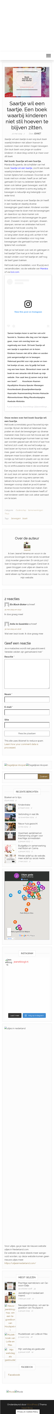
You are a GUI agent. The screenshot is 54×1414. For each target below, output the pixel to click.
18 (32, 1337)
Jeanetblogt (28, 406)
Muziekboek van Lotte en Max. (33, 1334)
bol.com (15, 272)
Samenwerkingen (35, 510)
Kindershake (24, 805)
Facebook (14, 1374)
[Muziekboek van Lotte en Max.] (10, 1339)
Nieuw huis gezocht (27, 823)
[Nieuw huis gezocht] (10, 826)
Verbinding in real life (28, 814)
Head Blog (27, 1408)
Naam (8, 694)
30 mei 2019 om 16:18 (12, 629)
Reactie (9, 656)
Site (6, 719)
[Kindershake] (10, 807)
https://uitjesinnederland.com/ (20, 1263)
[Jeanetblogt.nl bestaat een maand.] (10, 1297)
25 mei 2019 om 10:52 (12, 610)
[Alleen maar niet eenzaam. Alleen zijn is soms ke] (27, 990)
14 (32, 1352)
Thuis (6, 514)
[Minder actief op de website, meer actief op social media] (10, 858)
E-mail (8, 707)
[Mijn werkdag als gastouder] (10, 1354)
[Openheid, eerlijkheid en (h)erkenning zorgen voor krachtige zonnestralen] (10, 836)
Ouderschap (21, 510)
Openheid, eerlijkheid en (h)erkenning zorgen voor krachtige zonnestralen (30, 836)
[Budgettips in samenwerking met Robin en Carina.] (10, 848)
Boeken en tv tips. (13, 797)
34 (35, 1289)
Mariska (44, 268)
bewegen (16, 518)
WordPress (32, 1404)
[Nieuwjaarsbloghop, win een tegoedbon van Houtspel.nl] (10, 1317)
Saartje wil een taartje (21, 168)
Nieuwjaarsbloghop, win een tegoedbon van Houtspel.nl (33, 1306)
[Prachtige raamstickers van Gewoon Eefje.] (10, 1286)
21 (33, 1299)
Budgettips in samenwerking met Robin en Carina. (32, 847)
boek (24, 518)
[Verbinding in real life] (10, 817)
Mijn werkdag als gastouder (31, 1349)
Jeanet (37, 133)
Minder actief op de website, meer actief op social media (31, 857)
